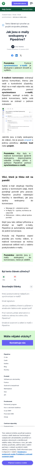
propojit (27, 140)
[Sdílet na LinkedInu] (16, 55)
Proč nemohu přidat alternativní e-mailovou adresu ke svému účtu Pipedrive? (16, 315)
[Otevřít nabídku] (31, 3)
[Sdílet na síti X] (21, 55)
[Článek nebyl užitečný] (15, 277)
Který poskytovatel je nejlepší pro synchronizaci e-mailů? (15, 295)
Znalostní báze (6, 14)
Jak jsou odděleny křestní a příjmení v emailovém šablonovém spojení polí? (17, 307)
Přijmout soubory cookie (17, 463)
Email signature (8, 301)
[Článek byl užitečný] (3, 277)
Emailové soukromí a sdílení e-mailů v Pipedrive (17, 324)
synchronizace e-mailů (15, 65)
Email (14, 14)
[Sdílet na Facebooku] (12, 55)
